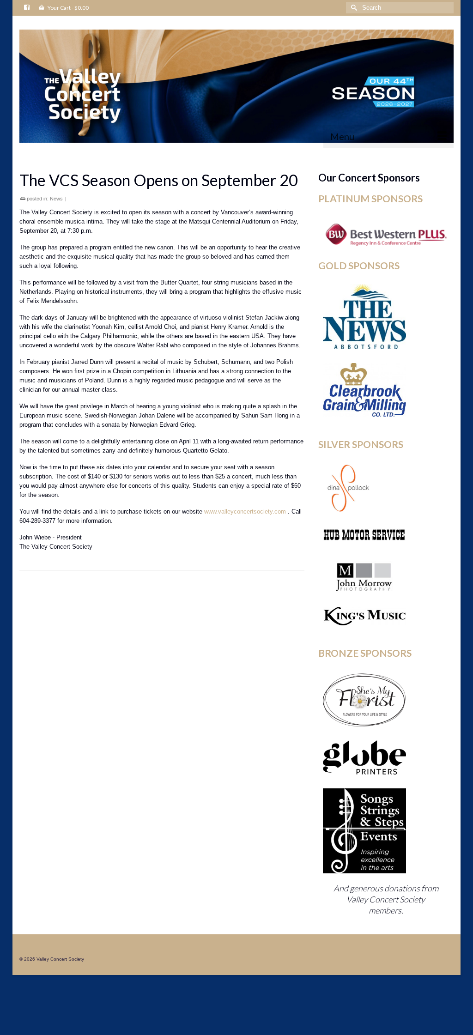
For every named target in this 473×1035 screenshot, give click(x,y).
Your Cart (68, 7)
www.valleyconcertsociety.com (245, 511)
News (56, 198)
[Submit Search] (353, 7)
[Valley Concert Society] (236, 86)
